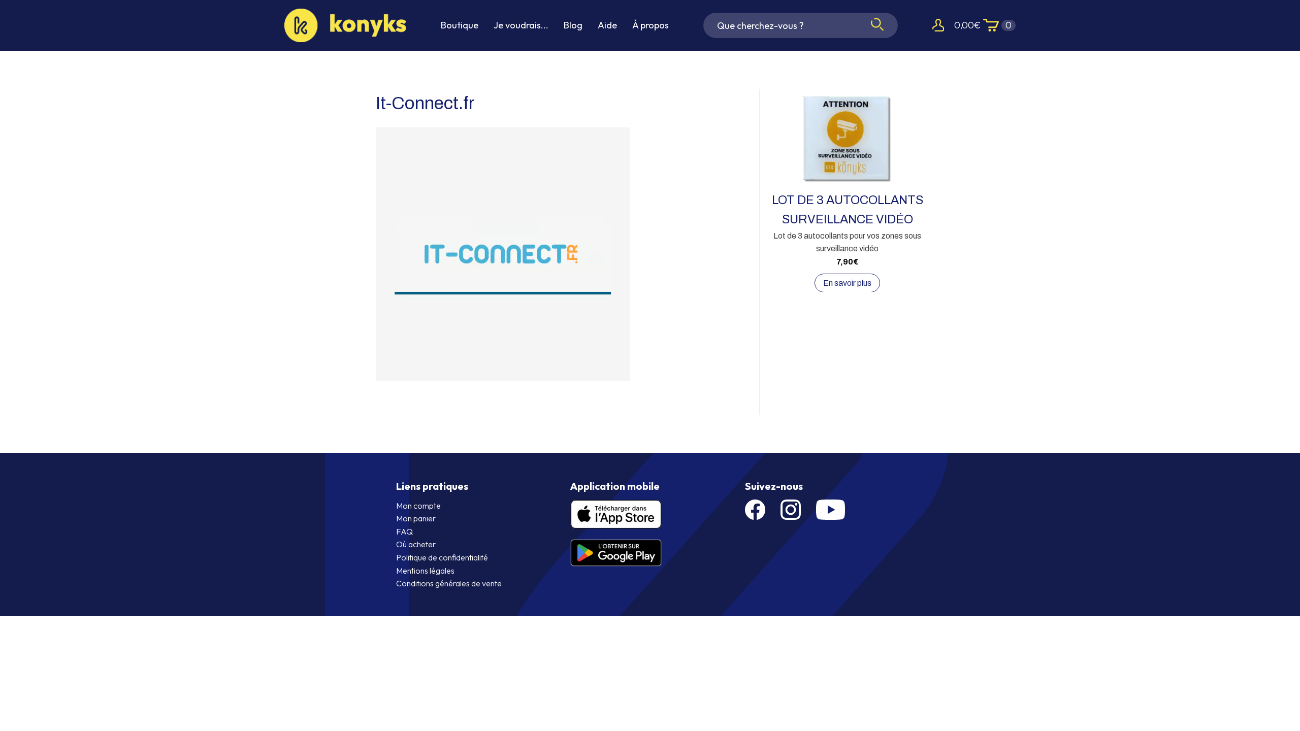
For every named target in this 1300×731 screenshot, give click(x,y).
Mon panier (416, 518)
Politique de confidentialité (442, 557)
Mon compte (418, 506)
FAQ (404, 531)
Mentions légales (425, 571)
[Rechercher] (877, 25)
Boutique (459, 25)
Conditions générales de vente (449, 583)
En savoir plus (847, 283)
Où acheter (416, 544)
